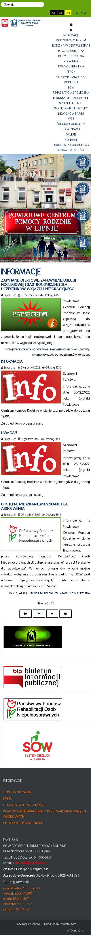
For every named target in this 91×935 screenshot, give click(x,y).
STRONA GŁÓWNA (17, 792)
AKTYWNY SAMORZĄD (71, 77)
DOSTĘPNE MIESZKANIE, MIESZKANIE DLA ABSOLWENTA (34, 506)
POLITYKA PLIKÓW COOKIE (23, 823)
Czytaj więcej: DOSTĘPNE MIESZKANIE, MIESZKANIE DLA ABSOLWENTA (49, 593)
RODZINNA (71, 61)
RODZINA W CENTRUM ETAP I (71, 45)
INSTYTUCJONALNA (71, 56)
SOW (71, 87)
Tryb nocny (44, 13)
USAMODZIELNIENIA (71, 66)
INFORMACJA (12, 361)
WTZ (71, 118)
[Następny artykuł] (52, 613)
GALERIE (71, 134)
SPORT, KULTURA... (71, 103)
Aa (53, 12)
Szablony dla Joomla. (28, 924)
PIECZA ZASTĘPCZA (71, 50)
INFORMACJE (71, 35)
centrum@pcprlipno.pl (30, 862)
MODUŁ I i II (71, 82)
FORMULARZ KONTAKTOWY (71, 144)
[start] (25, 613)
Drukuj (88, 295)
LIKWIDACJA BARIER (71, 113)
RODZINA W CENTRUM (71, 40)
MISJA (7, 798)
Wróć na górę (75, 930)
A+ (85, 12)
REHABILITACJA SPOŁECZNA (71, 92)
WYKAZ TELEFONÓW (71, 150)
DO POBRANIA (71, 129)
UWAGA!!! (9, 432)
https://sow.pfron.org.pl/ (36, 580)
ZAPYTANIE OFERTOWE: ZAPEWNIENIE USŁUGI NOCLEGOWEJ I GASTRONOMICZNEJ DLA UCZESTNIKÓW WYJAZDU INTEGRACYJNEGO (38, 284)
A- (77, 12)
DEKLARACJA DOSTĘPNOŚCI (24, 805)
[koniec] (65, 613)
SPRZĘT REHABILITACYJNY (71, 108)
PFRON (71, 71)
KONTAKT (71, 139)
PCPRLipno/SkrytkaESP (31, 869)
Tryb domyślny (36, 13)
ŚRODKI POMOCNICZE (71, 124)
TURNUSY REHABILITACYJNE (71, 97)
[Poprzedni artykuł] (39, 613)
